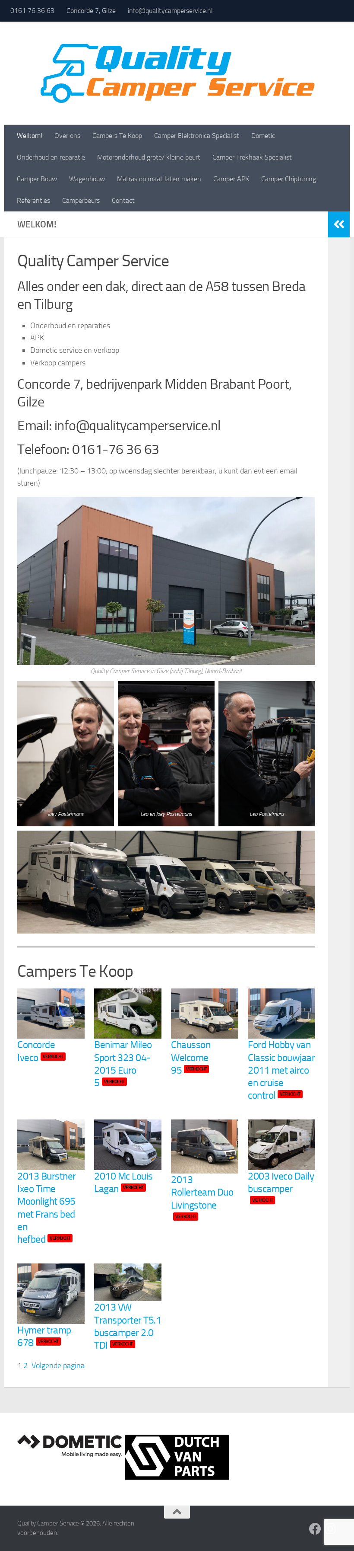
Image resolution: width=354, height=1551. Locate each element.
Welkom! (29, 135)
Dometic (263, 135)
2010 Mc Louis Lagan (123, 1182)
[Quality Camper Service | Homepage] (177, 73)
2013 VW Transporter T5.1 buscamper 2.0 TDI (127, 1326)
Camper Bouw (37, 179)
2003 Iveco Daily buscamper (281, 1186)
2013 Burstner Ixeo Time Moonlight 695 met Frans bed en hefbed (46, 1207)
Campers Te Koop (117, 135)
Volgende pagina (58, 1365)
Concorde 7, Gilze (91, 10)
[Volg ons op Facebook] (315, 1529)
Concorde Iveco (40, 1051)
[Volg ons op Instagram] (331, 1529)
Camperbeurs (81, 200)
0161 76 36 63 (32, 10)
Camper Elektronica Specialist (196, 135)
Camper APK (231, 179)
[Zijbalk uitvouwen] (339, 224)
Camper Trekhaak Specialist (252, 157)
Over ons (67, 135)
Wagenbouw (87, 179)
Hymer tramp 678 (44, 1336)
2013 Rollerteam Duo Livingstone (202, 1196)
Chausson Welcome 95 (190, 1057)
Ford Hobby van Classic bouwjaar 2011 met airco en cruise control (281, 1070)
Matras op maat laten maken (159, 179)
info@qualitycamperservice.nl (170, 10)
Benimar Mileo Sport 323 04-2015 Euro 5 (123, 1064)
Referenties (33, 200)
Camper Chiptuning (288, 179)
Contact (123, 200)
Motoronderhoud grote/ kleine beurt (148, 157)
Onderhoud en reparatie (51, 157)
